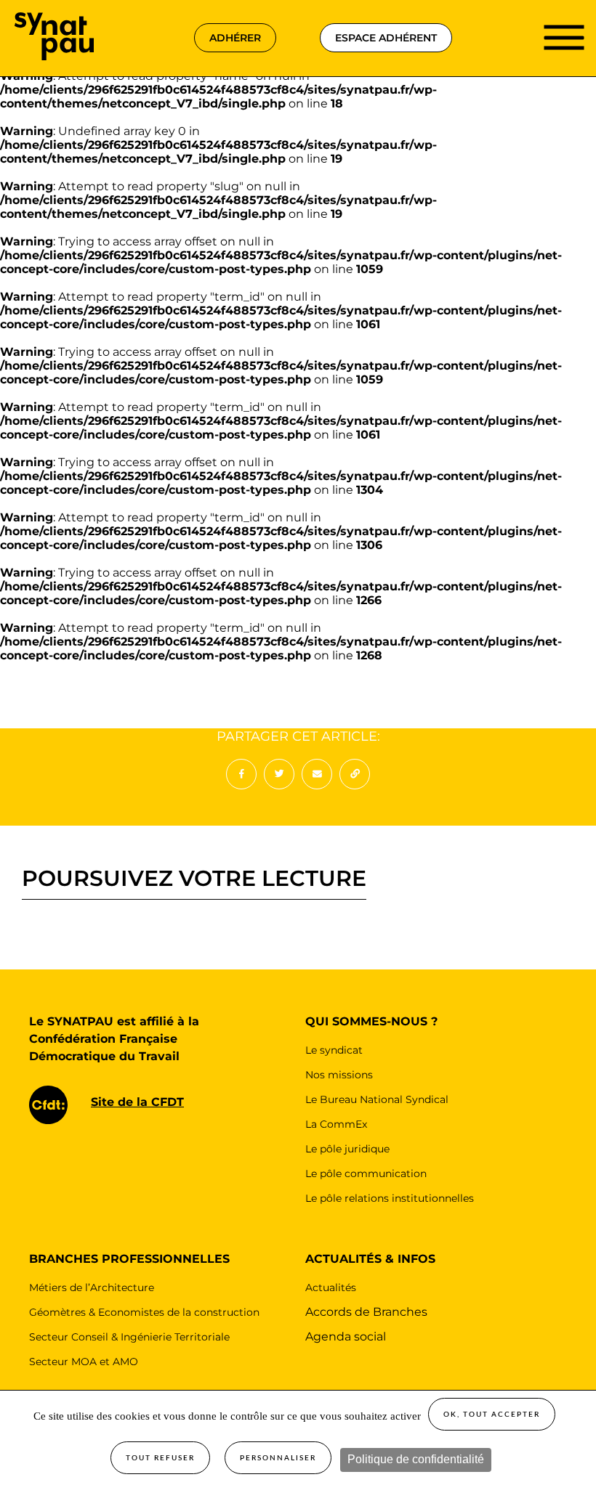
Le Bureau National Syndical (376, 1099)
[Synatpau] (54, 19)
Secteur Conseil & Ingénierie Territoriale (129, 1336)
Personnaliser (278, 1458)
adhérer (235, 37)
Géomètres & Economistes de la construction (144, 1312)
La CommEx (336, 1124)
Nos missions (339, 1074)
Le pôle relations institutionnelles (389, 1198)
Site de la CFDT (137, 1102)
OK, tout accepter (491, 1414)
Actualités (330, 1287)
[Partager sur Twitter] (279, 774)
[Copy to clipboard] (354, 774)
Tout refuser (160, 1458)
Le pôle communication (366, 1173)
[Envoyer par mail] (317, 774)
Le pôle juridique (347, 1148)
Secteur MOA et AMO (83, 1361)
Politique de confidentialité (415, 1459)
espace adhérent (386, 37)
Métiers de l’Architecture (91, 1287)
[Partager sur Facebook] (241, 774)
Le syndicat (334, 1050)
